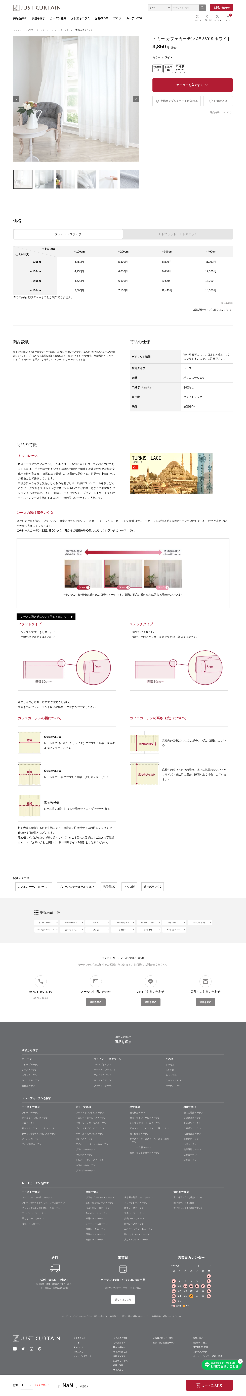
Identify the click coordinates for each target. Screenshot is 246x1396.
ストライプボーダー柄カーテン (145, 1123)
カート (228, 17)
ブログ (117, 18)
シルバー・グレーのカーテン (90, 1160)
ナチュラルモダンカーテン (35, 1118)
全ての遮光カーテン (193, 1112)
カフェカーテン (44, 30)
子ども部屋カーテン (32, 1144)
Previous (16, 99)
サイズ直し (118, 1370)
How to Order (119, 1347)
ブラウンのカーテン (85, 1149)
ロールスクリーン (122, 923)
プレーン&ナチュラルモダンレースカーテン (43, 1202)
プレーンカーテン (30, 1112)
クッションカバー (173, 930)
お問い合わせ (222, 7)
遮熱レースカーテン (95, 1218)
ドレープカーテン (45, 923)
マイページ (78, 1347)
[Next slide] (210, 1266)
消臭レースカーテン (134, 1213)
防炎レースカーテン (134, 1208)
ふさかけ (170, 1070)
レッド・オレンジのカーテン (90, 1112)
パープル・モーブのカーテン (90, 1133)
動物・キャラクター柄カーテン (145, 1152)
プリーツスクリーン (147, 923)
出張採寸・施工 (200, 1342)
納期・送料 (118, 1365)
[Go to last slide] (207, 1266)
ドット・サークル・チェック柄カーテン (149, 1128)
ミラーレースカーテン (97, 1224)
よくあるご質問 (120, 1338)
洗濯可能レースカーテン (98, 1208)
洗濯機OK (157, 69)
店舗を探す (38, 18)
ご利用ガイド (119, 1342)
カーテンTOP (134, 18)
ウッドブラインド (173, 923)
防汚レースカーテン (134, 1224)
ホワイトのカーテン (85, 1165)
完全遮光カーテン (192, 1133)
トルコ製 (168, 69)
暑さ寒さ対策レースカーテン (138, 1197)
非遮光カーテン (191, 1139)
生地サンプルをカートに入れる (179, 101)
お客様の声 (101, 18)
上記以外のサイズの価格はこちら (211, 309)
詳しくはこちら (123, 1299)
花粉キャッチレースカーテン (138, 1229)
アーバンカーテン (30, 1139)
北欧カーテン (28, 1123)
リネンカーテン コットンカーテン (39, 1128)
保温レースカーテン (95, 1234)
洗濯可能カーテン (192, 1149)
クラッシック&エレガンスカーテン (39, 1133)
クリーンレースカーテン (136, 1202)
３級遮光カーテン (192, 1128)
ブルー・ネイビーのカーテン (90, 1128)
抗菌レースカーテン (95, 1229)
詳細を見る (147, 387)
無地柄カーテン (137, 1112)
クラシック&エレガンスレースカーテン (41, 1208)
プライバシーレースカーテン (100, 1197)
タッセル (96, 930)
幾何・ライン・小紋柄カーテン (145, 1118)
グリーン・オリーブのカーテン (91, 1123)
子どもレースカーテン (33, 1218)
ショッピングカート (82, 1356)
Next (136, 99)
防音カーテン (190, 1154)
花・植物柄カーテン (139, 1133)
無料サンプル (119, 1356)
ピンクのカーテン (84, 1139)
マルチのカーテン (84, 1154)
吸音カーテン (190, 1160)
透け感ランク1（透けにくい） (188, 1197)
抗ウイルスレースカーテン (137, 1239)
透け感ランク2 (152, 886)
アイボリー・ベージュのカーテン (92, 1144)
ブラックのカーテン (85, 1170)
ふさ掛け (122, 930)
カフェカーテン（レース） (34, 886)
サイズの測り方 (120, 1352)
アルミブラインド (199, 923)
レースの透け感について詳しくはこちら (45, 616)
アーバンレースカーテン (34, 1213)
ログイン (217, 20)
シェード (96, 923)
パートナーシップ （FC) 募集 (207, 1356)
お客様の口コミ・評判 (163, 1338)
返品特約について (219, 112)
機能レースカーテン (32, 1224)
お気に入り (207, 20)
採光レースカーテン (134, 1218)
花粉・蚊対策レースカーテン (100, 1202)
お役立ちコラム (80, 18)
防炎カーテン (190, 1144)
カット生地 (148, 930)
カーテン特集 (58, 18)
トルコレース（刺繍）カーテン (37, 1197)
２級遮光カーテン (192, 1123)
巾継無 (180, 69)
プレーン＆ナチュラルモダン (76, 886)
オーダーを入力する (189, 85)
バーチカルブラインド (45, 930)
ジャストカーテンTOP (23, 30)
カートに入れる (212, 1385)
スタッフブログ (200, 1352)
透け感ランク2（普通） (185, 1202)
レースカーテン (71, 923)
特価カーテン (28, 1085)
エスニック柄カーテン (140, 1147)
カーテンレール (71, 930)
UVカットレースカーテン (136, 1234)
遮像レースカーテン (95, 1239)
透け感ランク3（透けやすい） (188, 1208)
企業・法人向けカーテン (164, 1342)
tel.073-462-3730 (40, 991)
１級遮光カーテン (192, 1118)
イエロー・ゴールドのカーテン (91, 1118)
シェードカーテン (30, 1080)
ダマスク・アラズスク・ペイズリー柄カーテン (149, 1140)
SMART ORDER (200, 1347)
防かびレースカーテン (97, 1213)
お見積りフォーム (121, 1361)
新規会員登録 (79, 1338)
